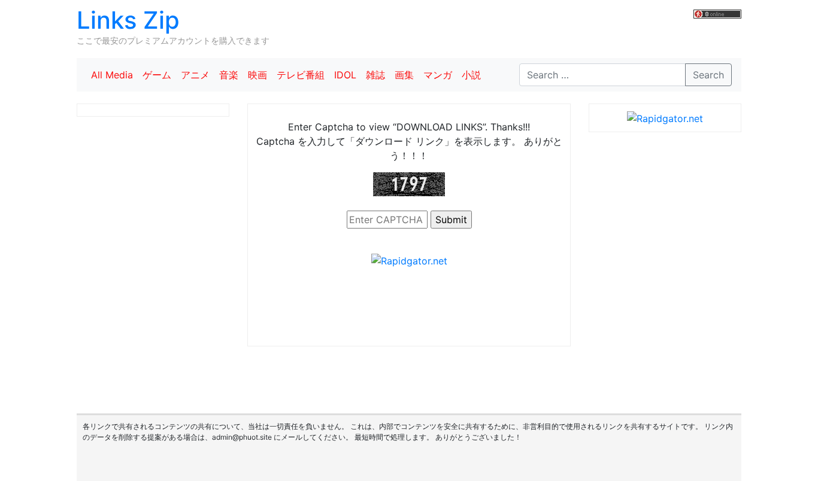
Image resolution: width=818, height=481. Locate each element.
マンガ (437, 75)
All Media (112, 75)
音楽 (228, 75)
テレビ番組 (301, 75)
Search (708, 75)
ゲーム (157, 75)
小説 (471, 75)
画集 (404, 75)
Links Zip (128, 20)
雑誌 (375, 75)
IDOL (345, 75)
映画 (257, 75)
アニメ (195, 75)
